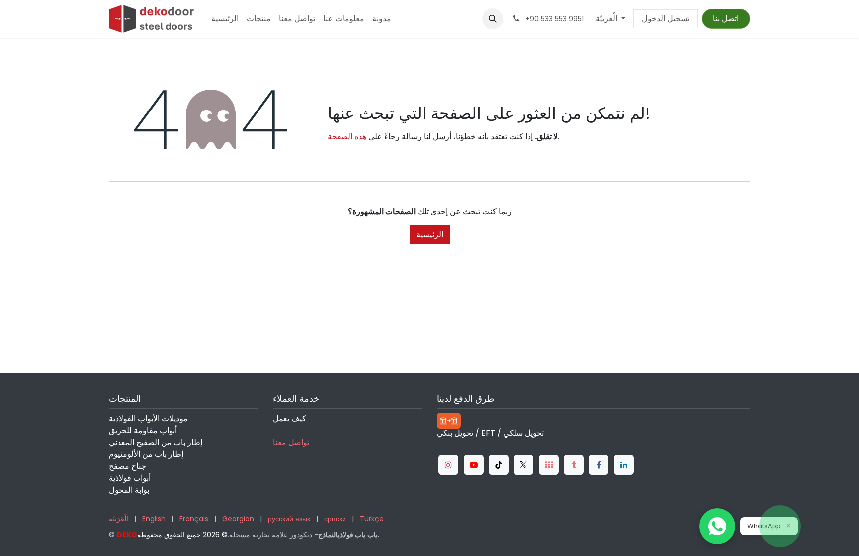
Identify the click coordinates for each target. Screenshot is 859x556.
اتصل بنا (726, 18)
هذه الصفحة (347, 136)
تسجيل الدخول (665, 18)
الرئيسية (429, 234)
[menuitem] (225, 19)
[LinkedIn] (624, 465)
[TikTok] (499, 465)
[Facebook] (598, 465)
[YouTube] (474, 465)
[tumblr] (574, 465)
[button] (492, 18)
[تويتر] (523, 465)
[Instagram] (448, 465)
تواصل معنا (291, 442)
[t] (549, 465)
